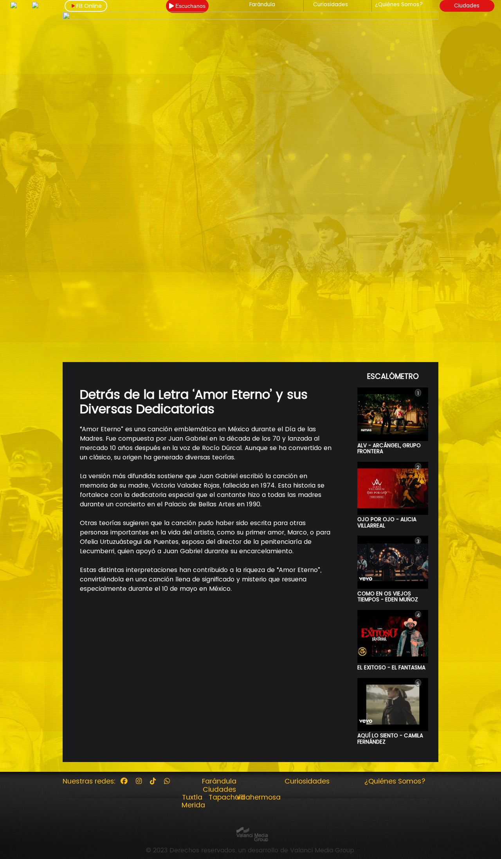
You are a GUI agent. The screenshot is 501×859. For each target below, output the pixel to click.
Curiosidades (330, 5)
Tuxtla (192, 797)
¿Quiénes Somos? (399, 5)
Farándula (262, 5)
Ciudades (466, 6)
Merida (193, 805)
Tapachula (227, 797)
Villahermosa (258, 797)
